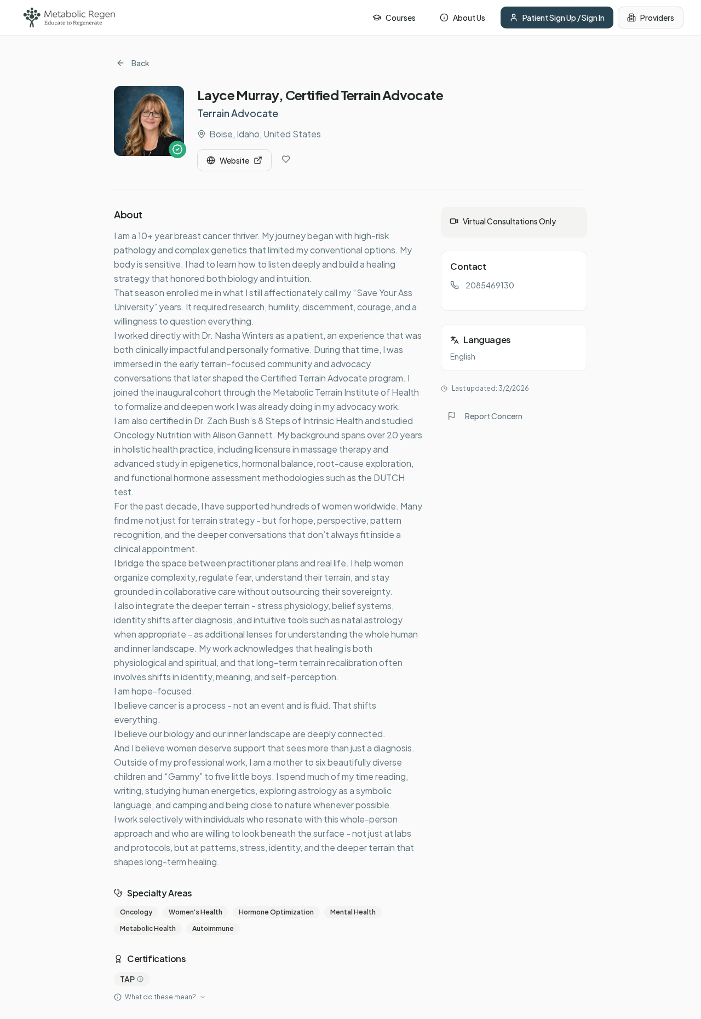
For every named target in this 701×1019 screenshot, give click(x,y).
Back (140, 63)
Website (234, 160)
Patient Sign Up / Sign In (563, 17)
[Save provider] (286, 159)
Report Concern (493, 416)
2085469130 (490, 285)
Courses (401, 17)
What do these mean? (160, 997)
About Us (469, 17)
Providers (657, 17)
